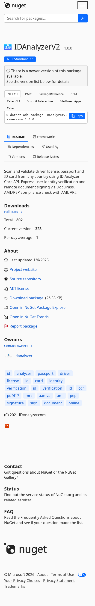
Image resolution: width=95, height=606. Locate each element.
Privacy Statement (59, 580)
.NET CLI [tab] (12, 94)
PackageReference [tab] (51, 94)
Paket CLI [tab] (13, 101)
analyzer (24, 373)
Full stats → (13, 211)
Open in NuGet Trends (29, 316)
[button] (77, 116)
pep (73, 395)
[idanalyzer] (8, 356)
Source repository (25, 278)
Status (11, 489)
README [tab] (18, 136)
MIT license (19, 288)
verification (17, 388)
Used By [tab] (51, 146)
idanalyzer (24, 355)
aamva (44, 395)
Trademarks (14, 586)
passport (45, 373)
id (8, 373)
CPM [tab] (74, 94)
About (42, 574)
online (73, 403)
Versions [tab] (18, 156)
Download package (26, 297)
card (39, 380)
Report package (23, 326)
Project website (23, 269)
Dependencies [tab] (22, 146)
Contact (13, 466)
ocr (81, 388)
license (13, 380)
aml (60, 395)
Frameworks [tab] (46, 136)
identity (55, 380)
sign (34, 403)
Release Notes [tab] (47, 156)
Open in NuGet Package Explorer (38, 307)
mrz (29, 395)
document (53, 403)
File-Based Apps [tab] (70, 101)
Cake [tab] (10, 108)
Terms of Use (62, 574)
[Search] (83, 18)
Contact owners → (18, 346)
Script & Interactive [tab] (40, 101)
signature (15, 403)
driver (65, 373)
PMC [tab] (28, 94)
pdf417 (13, 395)
